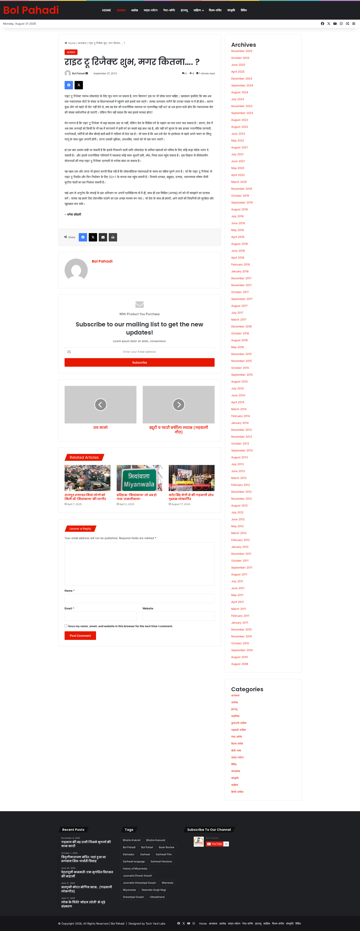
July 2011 (237, 581)
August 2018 (239, 243)
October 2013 (240, 443)
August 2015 (239, 381)
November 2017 (241, 285)
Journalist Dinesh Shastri (137, 875)
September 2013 (242, 450)
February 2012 (240, 540)
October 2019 (240, 195)
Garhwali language (134, 861)
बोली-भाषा (236, 750)
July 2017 (237, 312)
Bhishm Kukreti (131, 840)
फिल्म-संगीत (215, 10)
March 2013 (238, 478)
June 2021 (238, 161)
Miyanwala (129, 889)
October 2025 (240, 57)
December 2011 (241, 553)
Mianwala (167, 882)
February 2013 (240, 484)
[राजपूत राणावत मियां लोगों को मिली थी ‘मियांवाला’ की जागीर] (87, 478)
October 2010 (240, 643)
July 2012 (237, 512)
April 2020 (238, 175)
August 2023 (239, 119)
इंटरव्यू (184, 10)
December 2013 (241, 429)
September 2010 (242, 650)
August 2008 (239, 664)
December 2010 (241, 629)
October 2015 (240, 367)
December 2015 (241, 354)
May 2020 (237, 168)
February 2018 (240, 264)
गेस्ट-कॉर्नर (169, 10)
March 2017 (238, 319)
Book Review (166, 847)
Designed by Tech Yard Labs (147, 923)
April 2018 (237, 257)
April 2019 (237, 237)
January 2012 (240, 546)
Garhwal (145, 854)
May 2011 (237, 595)
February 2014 (240, 416)
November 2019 (241, 188)
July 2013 (237, 464)
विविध (244, 10)
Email (69, 608)
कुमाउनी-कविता (238, 723)
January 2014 (240, 422)
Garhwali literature (161, 861)
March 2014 (238, 409)
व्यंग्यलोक (235, 771)
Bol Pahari (147, 847)
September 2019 (242, 202)
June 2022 (238, 133)
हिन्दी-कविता (237, 791)
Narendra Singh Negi (154, 889)
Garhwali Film (164, 854)
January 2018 (240, 271)
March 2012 (238, 533)
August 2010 (239, 657)
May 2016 (237, 347)
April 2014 (237, 402)
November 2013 (241, 436)
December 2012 (241, 491)
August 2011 (239, 574)
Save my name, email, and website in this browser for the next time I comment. (120, 626)
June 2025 (238, 64)
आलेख (134, 10)
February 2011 (240, 615)
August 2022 (239, 126)
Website (147, 608)
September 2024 (242, 85)
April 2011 (237, 602)
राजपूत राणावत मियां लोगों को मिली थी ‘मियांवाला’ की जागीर (85, 497)
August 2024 (239, 92)
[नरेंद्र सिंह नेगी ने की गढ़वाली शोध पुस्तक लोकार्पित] (192, 478)
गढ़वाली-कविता (238, 729)
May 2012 (237, 526)
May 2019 (237, 230)
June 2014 (238, 395)
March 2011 (238, 608)
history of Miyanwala (135, 868)
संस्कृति (231, 10)
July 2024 (237, 99)
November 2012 (241, 498)
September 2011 (241, 567)
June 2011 (237, 588)
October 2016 (240, 333)
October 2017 (240, 292)
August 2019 (239, 209)
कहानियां (235, 716)
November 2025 (241, 51)
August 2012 (239, 505)
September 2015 (242, 374)
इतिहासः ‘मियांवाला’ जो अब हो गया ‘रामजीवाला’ (137, 497)
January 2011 (239, 622)
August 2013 (239, 457)
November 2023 (241, 106)
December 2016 (241, 326)
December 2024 (241, 78)
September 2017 (241, 299)
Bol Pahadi (78, 73)
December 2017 (241, 278)
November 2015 (241, 361)
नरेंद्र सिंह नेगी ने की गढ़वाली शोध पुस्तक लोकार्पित (191, 497)
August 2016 (239, 340)
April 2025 (238, 71)
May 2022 (237, 140)
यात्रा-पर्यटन (151, 10)
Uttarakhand (157, 896)
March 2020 (239, 181)
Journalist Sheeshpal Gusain (139, 882)
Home (106, 10)
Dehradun (128, 854)
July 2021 (237, 154)
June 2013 (238, 471)
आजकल (121, 10)
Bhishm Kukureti (155, 840)
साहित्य (197, 10)
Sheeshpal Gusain (133, 896)
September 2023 (242, 113)
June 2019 (238, 223)
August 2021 (239, 147)
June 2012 (238, 519)
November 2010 (241, 636)
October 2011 (240, 560)
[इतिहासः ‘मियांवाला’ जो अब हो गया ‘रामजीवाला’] (139, 478)
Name (70, 590)
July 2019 (237, 216)
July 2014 (237, 388)
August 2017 (239, 305)
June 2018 (238, 250)
